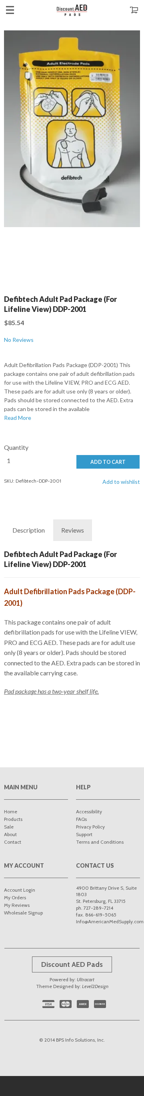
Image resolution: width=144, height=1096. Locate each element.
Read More (17, 417)
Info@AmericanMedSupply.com (110, 921)
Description (28, 530)
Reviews (72, 530)
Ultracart (85, 979)
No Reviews (19, 339)
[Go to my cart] (126, 10)
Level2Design (95, 986)
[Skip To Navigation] (18, 10)
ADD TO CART (108, 462)
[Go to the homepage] (72, 10)
